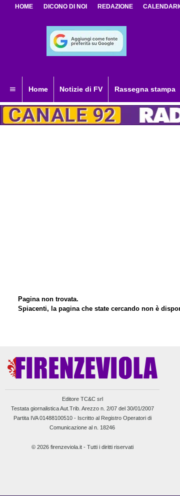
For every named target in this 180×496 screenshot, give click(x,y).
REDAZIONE (115, 7)
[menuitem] (12, 89)
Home (24, 7)
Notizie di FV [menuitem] (81, 89)
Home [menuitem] (38, 89)
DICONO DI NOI (65, 7)
